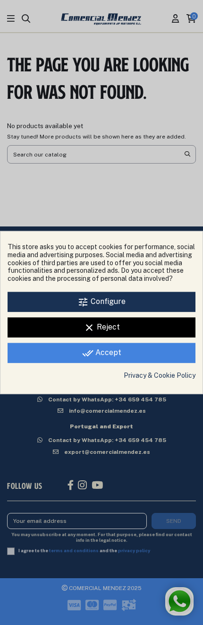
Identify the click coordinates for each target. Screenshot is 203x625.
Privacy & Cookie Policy (159, 375)
